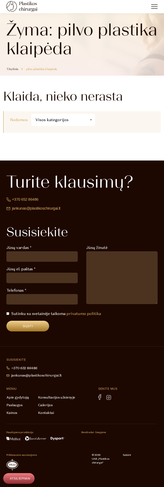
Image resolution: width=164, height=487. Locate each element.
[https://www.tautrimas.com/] (91, 441)
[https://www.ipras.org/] (12, 465)
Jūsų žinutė (96, 247)
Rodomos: (19, 119)
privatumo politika (83, 313)
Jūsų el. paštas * (21, 268)
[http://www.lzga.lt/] (43, 464)
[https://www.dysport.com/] (57, 438)
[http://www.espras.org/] (28, 464)
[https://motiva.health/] (13, 438)
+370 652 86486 (25, 199)
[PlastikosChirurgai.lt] (25, 6)
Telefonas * (16, 290)
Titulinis (12, 69)
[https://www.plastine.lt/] (64, 465)
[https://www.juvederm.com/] (35, 438)
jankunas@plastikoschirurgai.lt (36, 208)
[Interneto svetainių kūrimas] (131, 460)
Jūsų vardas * (18, 247)
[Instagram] (108, 397)
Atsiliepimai (20, 478)
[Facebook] (99, 397)
